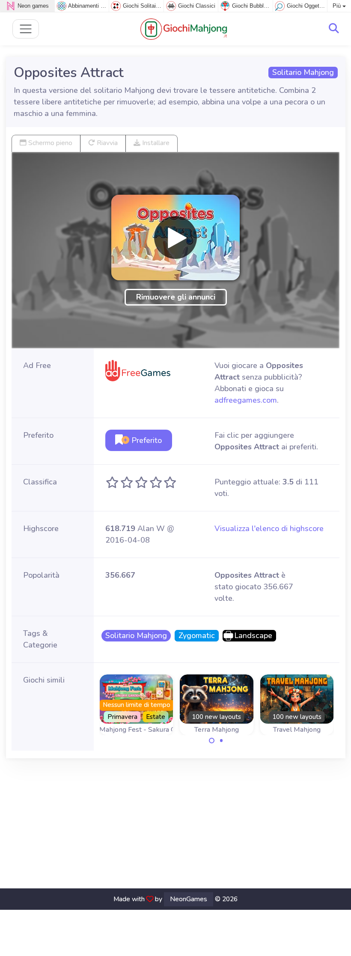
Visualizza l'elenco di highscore (269, 528)
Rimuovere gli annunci (175, 297)
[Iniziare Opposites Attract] (175, 237)
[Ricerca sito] (334, 29)
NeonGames (188, 899)
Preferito (145, 440)
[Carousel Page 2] (221, 741)
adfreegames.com (245, 400)
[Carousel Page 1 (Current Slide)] (212, 741)
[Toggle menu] (25, 29)
